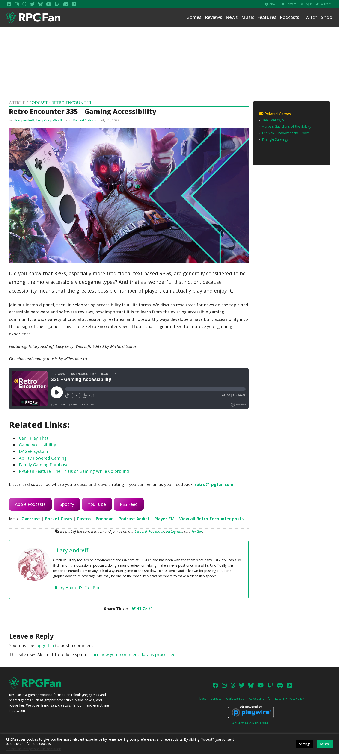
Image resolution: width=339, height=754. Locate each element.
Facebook (156, 531)
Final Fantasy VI (273, 120)
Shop (326, 17)
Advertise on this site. (250, 723)
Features (267, 17)
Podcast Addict (133, 518)
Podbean (104, 518)
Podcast (38, 102)
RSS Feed (129, 504)
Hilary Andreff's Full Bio (76, 587)
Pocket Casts (58, 518)
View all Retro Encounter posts (211, 518)
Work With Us (235, 698)
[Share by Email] (150, 608)
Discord (141, 531)
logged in (44, 645)
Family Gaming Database (43, 464)
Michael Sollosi (83, 120)
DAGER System (33, 451)
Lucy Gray (43, 120)
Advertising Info (260, 698)
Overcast (30, 518)
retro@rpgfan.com (214, 484)
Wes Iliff (59, 120)
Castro (84, 518)
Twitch (310, 17)
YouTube (97, 504)
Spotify (67, 504)
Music (247, 17)
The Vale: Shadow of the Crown (285, 133)
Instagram (174, 531)
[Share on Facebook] (139, 608)
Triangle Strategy (275, 139)
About (273, 4)
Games (194, 17)
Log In (308, 4)
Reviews (213, 17)
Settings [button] (304, 744)
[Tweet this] (134, 608)
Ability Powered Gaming (43, 458)
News (232, 17)
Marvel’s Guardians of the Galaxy (286, 126)
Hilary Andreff (24, 120)
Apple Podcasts (30, 504)
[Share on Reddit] (145, 608)
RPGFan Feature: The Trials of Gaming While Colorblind (74, 471)
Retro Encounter (71, 102)
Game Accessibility (37, 444)
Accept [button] (325, 744)
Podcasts (289, 17)
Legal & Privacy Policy (289, 698)
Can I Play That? (34, 438)
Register (326, 4)
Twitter (196, 531)
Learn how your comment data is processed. (132, 654)
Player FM (164, 518)
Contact (291, 4)
